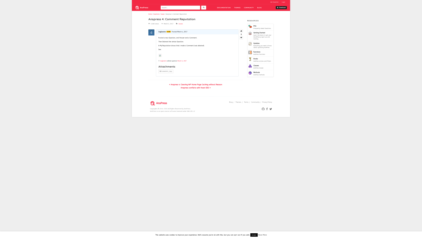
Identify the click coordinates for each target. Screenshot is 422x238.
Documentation (224, 7)
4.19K (168, 31)
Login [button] (283, 2)
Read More (262, 235)
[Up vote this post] (241, 31)
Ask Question (274, 2)
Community (249, 7)
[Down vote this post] (241, 37)
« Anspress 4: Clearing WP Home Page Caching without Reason (195, 85)
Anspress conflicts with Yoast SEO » (196, 88)
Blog (259, 7)
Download (282, 7)
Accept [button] (254, 235)
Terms (246, 102)
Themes (237, 7)
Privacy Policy (267, 102)
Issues (181, 24)
